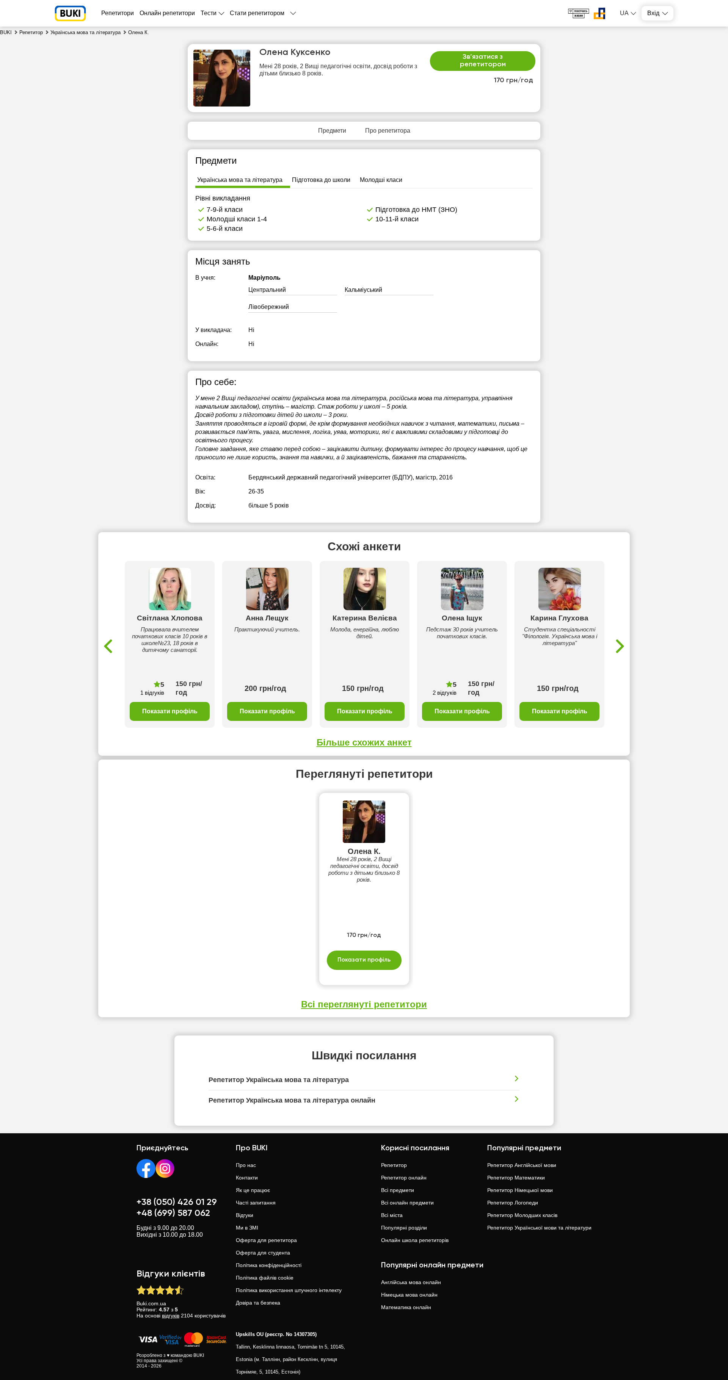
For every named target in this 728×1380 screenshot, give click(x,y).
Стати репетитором (257, 13)
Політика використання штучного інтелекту (289, 1290)
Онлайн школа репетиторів (415, 1240)
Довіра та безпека (258, 1303)
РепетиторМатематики (516, 1178)
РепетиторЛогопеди (512, 1203)
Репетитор (394, 1165)
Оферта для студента (263, 1253)
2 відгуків (445, 692)
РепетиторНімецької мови (520, 1190)
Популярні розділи (404, 1228)
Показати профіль (170, 711)
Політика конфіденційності (268, 1265)
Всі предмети (397, 1190)
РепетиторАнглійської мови (521, 1165)
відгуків (170, 1316)
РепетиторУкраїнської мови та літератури (539, 1228)
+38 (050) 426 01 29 (176, 1202)
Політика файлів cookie (264, 1278)
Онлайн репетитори (167, 13)
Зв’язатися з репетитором (483, 60)
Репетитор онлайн (404, 1178)
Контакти (247, 1178)
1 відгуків (152, 692)
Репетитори (117, 13)
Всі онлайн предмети (407, 1203)
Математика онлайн (406, 1307)
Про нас (246, 1165)
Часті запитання (256, 1203)
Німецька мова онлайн (409, 1295)
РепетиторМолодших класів (522, 1215)
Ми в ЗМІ (247, 1228)
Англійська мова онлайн (411, 1282)
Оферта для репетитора (266, 1240)
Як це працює (253, 1190)
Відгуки (244, 1215)
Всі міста (392, 1215)
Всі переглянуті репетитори (364, 1004)
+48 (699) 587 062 (173, 1213)
